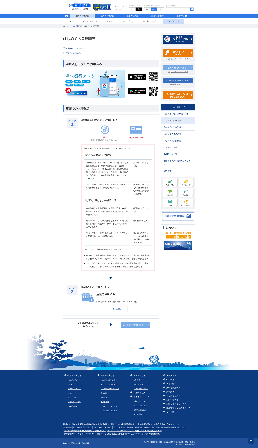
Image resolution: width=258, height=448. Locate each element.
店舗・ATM (170, 185)
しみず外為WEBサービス (110, 389)
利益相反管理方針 (145, 424)
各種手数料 (171, 383)
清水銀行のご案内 (140, 406)
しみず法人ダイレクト (109, 380)
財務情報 (137, 380)
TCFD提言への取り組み (102, 434)
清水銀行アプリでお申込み (77, 48)
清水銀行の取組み (140, 410)
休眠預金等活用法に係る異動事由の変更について (165, 427)
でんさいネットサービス (110, 384)
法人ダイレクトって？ (179, 72)
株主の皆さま (132, 16)
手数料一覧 (186, 185)
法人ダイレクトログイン (178, 68)
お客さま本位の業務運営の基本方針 (128, 427)
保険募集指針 (130, 424)
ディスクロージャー (141, 389)
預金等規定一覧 (173, 387)
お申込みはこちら (177, 95)
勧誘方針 (67, 424)
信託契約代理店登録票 (150, 434)
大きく (160, 9)
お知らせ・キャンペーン (177, 404)
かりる (110, 21)
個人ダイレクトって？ (179, 59)
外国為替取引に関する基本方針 (126, 434)
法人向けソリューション (110, 406)
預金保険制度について (82, 427)
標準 (154, 9)
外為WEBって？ (179, 84)
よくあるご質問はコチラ (133, 325)
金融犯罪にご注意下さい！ (178, 408)
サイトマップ (119, 6)
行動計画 (68, 427)
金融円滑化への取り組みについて (168, 424)
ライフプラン (127, 21)
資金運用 (104, 397)
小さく (147, 9)
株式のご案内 (138, 384)
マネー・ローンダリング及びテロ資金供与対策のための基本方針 (134, 431)
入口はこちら (180, 39)
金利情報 (169, 195)
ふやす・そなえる (90, 21)
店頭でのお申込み (73, 53)
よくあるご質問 (173, 395)
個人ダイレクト (179, 53)
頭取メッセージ (139, 401)
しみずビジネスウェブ (109, 410)
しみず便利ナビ (173, 21)
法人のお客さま (107, 16)
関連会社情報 (138, 414)
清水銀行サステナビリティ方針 (77, 434)
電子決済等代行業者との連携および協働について (85, 431)
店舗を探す (117, 309)
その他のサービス (150, 21)
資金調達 (104, 393)
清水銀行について (157, 16)
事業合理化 (105, 402)
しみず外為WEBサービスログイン (177, 80)
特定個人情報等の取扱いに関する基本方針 (106, 424)
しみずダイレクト (74, 380)
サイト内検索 (170, 6)
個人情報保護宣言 (79, 424)
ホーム (65, 26)
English (118, 9)
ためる (70, 21)
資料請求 (186, 195)
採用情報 (180, 16)
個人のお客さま (74, 375)
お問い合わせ (186, 205)
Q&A (170, 205)
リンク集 (170, 412)
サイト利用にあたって (102, 427)
